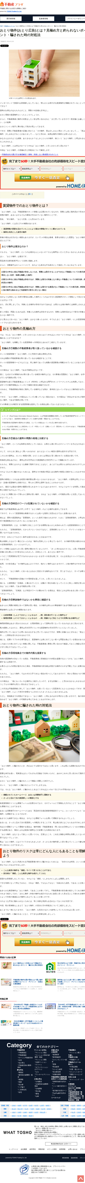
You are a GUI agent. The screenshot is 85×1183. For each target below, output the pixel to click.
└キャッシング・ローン (76, 1080)
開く (30, 194)
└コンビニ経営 (57, 1069)
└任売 (20, 1060)
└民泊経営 (55, 1067)
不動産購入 (72, 1050)
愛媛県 (25, 1116)
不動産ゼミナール (9, 26)
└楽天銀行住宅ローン (59, 1090)
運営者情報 (10, 19)
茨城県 (38, 1109)
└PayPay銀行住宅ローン (59, 1094)
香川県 (19, 1116)
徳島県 (14, 1116)
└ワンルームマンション (42, 1075)
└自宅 (20, 1092)
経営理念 (33, 1149)
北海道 (14, 1105)
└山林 (37, 1096)
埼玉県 (26, 1109)
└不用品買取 (73, 1067)
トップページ (13, 1149)
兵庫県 (19, 1112)
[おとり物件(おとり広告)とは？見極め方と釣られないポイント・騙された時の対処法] (6, 965)
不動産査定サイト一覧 (76, 1096)
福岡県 (73, 1116)
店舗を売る (55, 1050)
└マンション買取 (41, 1060)
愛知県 (73, 1109)
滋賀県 (31, 1112)
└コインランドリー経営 (59, 1061)
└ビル (37, 1072)
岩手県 (25, 1105)
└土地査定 (38, 1081)
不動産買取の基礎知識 (59, 1077)
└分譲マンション (41, 1062)
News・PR (72, 1090)
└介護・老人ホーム (75, 1069)
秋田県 (36, 1105)
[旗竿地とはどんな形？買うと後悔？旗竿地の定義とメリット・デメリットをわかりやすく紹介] (50, 982)
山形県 (42, 1105)
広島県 (79, 1112)
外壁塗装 (71, 1084)
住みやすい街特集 (74, 1088)
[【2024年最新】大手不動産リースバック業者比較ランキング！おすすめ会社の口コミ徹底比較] (6, 1023)
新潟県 (73, 1105)
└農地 (37, 1094)
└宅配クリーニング (75, 1074)
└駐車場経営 (56, 1057)
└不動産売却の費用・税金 (25, 1066)
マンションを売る (40, 1050)
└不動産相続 (22, 1055)
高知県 (31, 1116)
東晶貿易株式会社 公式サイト (61, 1144)
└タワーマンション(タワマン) (41, 1068)
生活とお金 (72, 1077)
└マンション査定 (41, 1052)
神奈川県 (20, 1109)
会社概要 (24, 1149)
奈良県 (36, 1112)
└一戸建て (21, 1087)
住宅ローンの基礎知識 (59, 1079)
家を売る (20, 1070)
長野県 (79, 1105)
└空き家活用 (56, 1072)
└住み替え (21, 1063)
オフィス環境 (52, 1149)
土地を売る (38, 1079)
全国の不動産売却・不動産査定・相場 (76, 1099)
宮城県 (31, 1105)
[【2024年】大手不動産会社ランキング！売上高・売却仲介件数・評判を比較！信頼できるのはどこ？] (50, 1006)
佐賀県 (79, 1116)
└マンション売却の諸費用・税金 (42, 1056)
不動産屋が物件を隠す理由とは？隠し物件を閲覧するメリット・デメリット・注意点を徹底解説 (28, 982)
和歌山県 (42, 1112)
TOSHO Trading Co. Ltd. (14, 11)
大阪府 (14, 1112)
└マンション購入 (75, 1052)
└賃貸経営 (55, 1054)
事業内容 (41, 1149)
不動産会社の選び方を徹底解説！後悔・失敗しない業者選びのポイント (30, 154)
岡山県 (73, 1112)
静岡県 (79, 1109)
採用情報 (62, 1149)
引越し (70, 1055)
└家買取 (20, 1079)
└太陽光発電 (56, 1074)
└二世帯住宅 (22, 1090)
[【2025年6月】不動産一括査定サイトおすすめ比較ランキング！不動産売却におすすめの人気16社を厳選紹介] (6, 1006)
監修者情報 (43, 19)
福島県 (48, 1105)
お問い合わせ (72, 1149)
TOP (1, 26)
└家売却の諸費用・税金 (25, 1076)
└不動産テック (74, 1060)
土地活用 (54, 1052)
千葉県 (32, 1109)
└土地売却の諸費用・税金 (42, 1085)
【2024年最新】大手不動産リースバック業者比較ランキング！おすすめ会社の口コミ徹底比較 (28, 1023)
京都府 (25, 1112)
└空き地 (37, 1091)
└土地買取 (38, 1088)
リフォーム (72, 1086)
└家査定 (20, 1072)
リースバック (56, 1098)
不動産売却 (21, 1050)
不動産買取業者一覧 (75, 1092)
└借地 (54, 1064)
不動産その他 (73, 1057)
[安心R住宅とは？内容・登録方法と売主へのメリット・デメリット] (50, 968)
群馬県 (49, 1109)
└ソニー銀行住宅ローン (59, 1087)
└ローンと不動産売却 (25, 1058)
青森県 (19, 1105)
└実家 (20, 1082)
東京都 (14, 1109)
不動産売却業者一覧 (75, 1094)
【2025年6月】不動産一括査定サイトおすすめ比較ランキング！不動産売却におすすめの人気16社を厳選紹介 (28, 1006)
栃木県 (43, 1109)
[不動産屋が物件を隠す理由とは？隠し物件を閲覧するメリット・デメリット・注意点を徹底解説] (6, 982)
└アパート (38, 1065)
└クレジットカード (75, 1072)
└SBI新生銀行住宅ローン (59, 1082)
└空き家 (20, 1084)
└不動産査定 (22, 1052)
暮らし (70, 1064)
